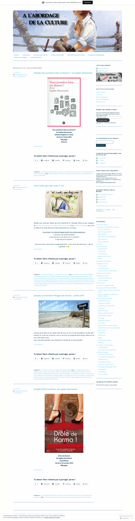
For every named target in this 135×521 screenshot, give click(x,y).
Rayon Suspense (102, 239)
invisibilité (84, 278)
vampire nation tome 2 (85, 377)
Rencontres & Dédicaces (105, 278)
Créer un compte (101, 92)
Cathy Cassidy (42, 372)
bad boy (86, 370)
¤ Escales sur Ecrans (101, 246)
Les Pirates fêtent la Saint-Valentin (107, 271)
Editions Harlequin (47, 278)
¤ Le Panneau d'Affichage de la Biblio (106, 288)
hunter (40, 373)
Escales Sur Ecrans (57, 55)
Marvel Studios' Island (104, 256)
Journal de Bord (102, 249)
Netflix (100, 258)
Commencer (87, 2)
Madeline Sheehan (58, 281)
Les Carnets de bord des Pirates (107, 350)
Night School (63, 375)
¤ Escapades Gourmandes (103, 261)
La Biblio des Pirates (40, 55)
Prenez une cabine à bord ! (106, 109)
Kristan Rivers (54, 280)
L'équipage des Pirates (21, 74)
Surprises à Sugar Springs (72, 377)
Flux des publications (102, 97)
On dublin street (89, 375)
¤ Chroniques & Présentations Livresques (52, 172)
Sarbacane (101, 342)
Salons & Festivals (103, 280)
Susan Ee (69, 283)
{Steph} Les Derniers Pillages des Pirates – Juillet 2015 (59, 296)
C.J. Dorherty (51, 276)
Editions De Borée (103, 310)
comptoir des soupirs (61, 372)
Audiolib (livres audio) (104, 301)
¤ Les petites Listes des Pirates (104, 345)
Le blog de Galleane (80, 225)
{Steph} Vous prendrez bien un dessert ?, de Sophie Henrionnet (63, 73)
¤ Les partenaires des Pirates (71, 172)
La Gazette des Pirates (104, 362)
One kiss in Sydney (39, 283)
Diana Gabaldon (71, 372)
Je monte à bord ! (103, 120)
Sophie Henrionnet (75, 173)
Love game (50, 281)
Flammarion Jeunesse (104, 320)
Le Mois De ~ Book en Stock (106, 364)
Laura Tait (88, 280)
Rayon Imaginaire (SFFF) (104, 232)
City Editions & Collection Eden (106, 305)
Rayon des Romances (104, 229)
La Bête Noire (102, 333)
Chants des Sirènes (20, 57)
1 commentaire (17, 299)
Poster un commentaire (19, 76)
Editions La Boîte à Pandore (105, 313)
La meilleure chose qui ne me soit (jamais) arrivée (72, 280)
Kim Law (59, 373)
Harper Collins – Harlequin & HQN (107, 325)
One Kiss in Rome (89, 281)
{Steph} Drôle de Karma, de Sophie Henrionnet (55, 389)
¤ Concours (99, 244)
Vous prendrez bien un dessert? (42, 379)
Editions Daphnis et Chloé (56, 173)
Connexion (99, 94)
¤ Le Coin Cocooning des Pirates (105, 285)
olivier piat (81, 375)
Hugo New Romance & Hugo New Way (108, 328)
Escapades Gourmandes (96, 55)
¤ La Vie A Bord (100, 283)
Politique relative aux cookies (52, 517)
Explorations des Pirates (76, 55)
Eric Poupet (83, 172)
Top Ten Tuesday (103, 374)
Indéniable (78, 278)
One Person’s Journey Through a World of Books (52, 225)
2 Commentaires (17, 189)
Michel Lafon (101, 335)
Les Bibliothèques (103, 347)
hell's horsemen (64, 278)
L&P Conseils (101, 330)
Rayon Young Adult (103, 241)
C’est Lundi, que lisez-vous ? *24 (49, 186)
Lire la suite (39, 146)
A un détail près (79, 370)
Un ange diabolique (77, 283)
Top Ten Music (102, 372)
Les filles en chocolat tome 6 (44, 375)
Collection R (101, 308)
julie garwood (37, 280)
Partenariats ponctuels (104, 340)
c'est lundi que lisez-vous (40, 276)
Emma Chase (55, 278)
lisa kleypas (56, 375)
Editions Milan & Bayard (104, 315)
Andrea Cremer (83, 274)
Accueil (16, 55)
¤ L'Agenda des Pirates (102, 275)
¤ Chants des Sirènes (102, 224)
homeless (72, 278)
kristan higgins (46, 280)
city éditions (52, 497)
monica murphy (68, 281)
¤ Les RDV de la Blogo (46, 274)
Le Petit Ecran (101, 251)
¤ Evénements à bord (102, 263)
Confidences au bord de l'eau (63, 276)
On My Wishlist (102, 369)
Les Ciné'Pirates (102, 254)
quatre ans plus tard (49, 283)
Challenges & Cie (102, 359)
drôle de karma (60, 497)
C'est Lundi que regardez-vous (106, 357)
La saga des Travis (84, 373)
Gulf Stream (101, 323)
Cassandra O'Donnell (104, 303)
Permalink (42, 175)
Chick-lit (46, 497)
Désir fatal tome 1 (85, 276)
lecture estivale (69, 497)
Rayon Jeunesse (102, 234)
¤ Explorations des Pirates (103, 273)
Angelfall (90, 274)
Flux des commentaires (102, 99)
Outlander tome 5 (38, 377)
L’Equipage (26, 55)
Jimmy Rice (90, 278)
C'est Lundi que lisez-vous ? (60, 274)
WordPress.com (100, 102)
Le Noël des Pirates (103, 268)
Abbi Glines (76, 274)
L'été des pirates (102, 266)
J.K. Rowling (45, 373)
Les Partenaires (36, 57)
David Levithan (76, 276)
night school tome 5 (78, 281)
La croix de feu (74, 373)
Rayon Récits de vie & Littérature (107, 236)
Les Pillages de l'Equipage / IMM (61, 370)
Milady (100, 337)
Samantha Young (48, 377)
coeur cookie (50, 372)
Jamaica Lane (52, 373)
